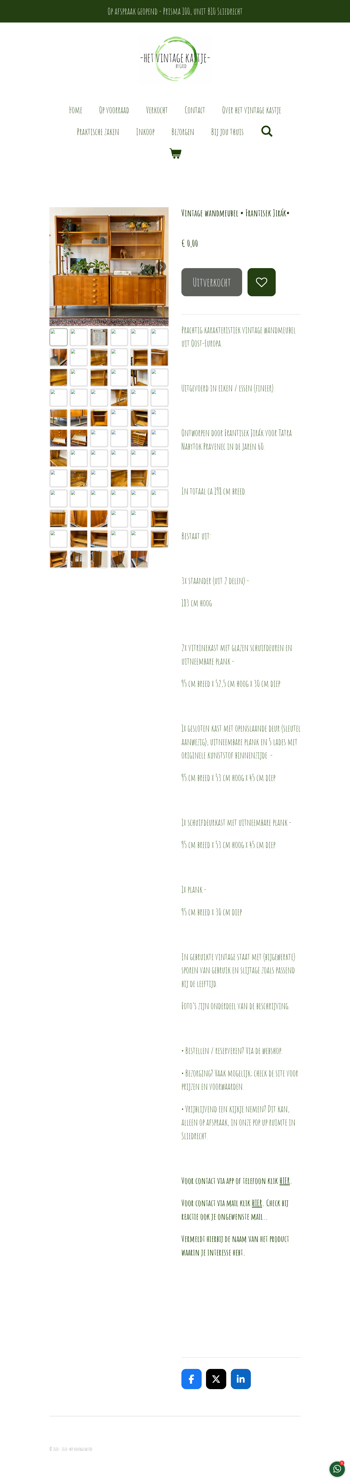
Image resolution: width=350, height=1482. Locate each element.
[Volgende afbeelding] (161, 266)
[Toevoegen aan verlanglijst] (261, 282)
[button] (58, 337)
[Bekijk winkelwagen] (175, 153)
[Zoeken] (266, 130)
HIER (285, 1180)
